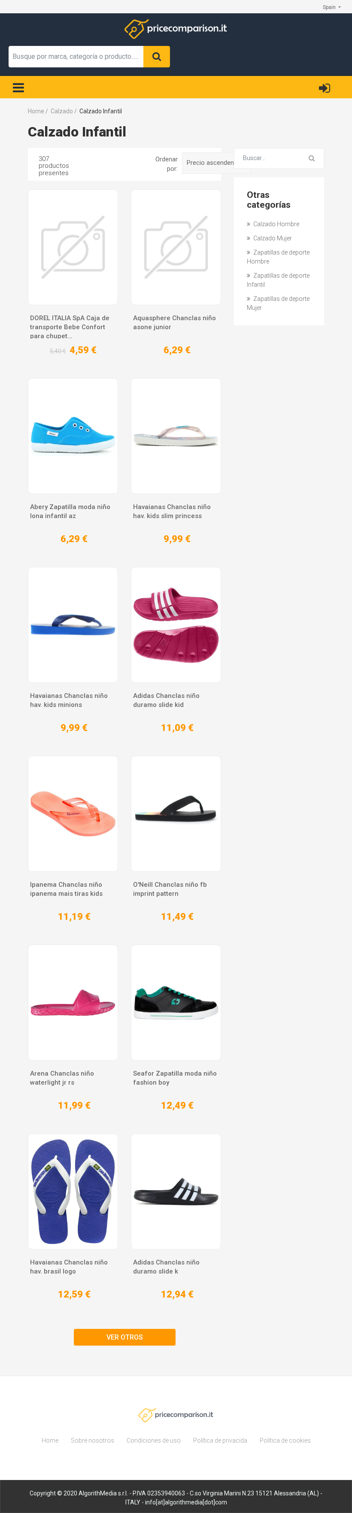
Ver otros (124, 1337)
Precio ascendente (214, 163)
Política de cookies (285, 1440)
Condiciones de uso (154, 1440)
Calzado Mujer (272, 238)
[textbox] (76, 57)
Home (50, 1440)
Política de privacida (220, 1440)
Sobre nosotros (92, 1440)
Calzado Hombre (275, 224)
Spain (330, 7)
